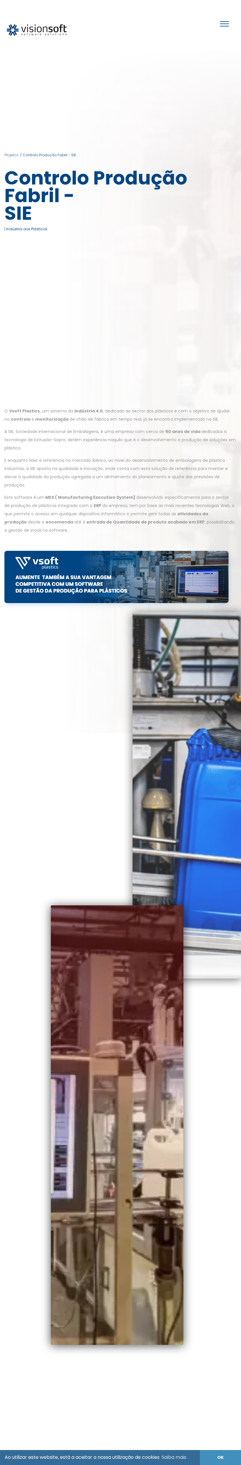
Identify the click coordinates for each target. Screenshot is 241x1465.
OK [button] (220, 1457)
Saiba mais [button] (174, 1457)
